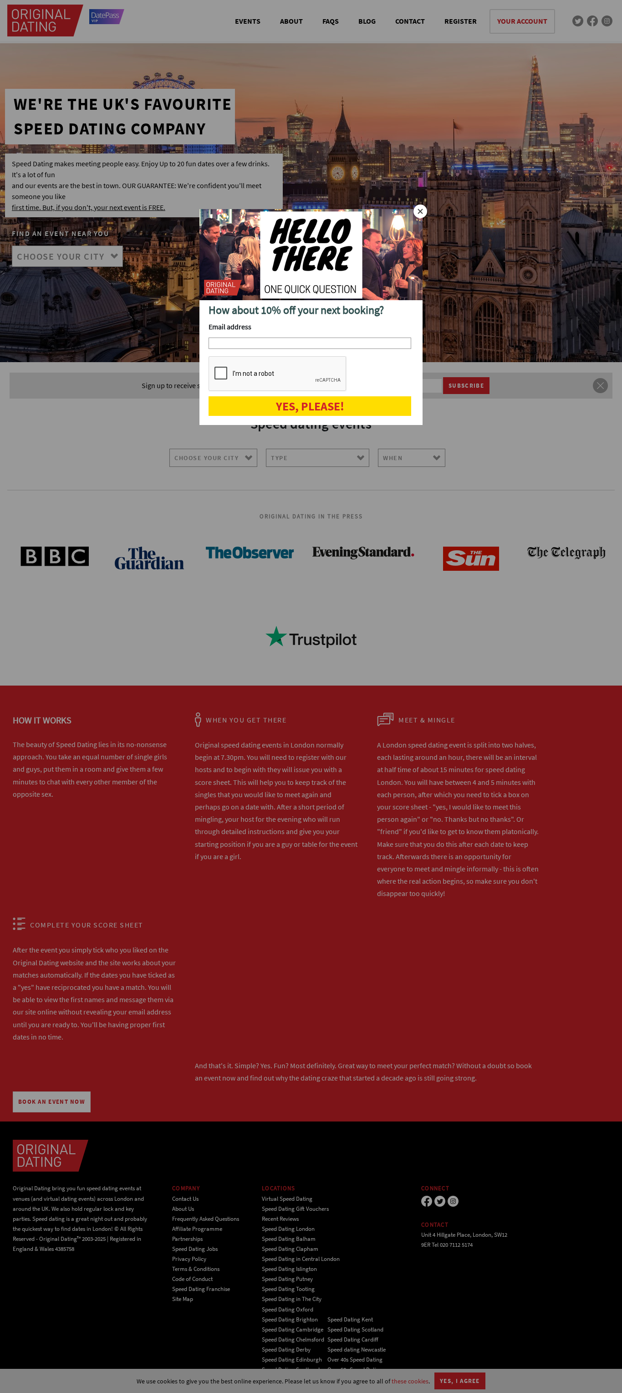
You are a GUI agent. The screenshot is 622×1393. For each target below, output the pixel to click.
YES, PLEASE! (310, 406)
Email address (230, 326)
